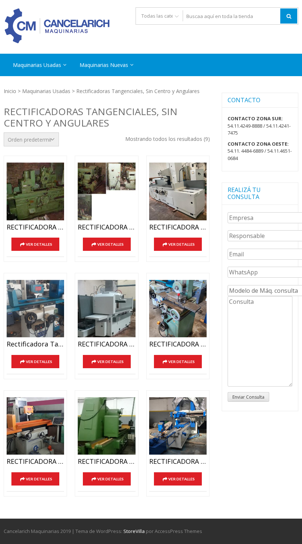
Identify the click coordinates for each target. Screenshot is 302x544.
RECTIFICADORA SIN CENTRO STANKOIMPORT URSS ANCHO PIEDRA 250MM (106, 227)
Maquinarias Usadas (37, 64)
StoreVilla (134, 531)
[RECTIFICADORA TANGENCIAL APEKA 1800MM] (178, 191)
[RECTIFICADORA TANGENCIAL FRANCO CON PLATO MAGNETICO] (178, 308)
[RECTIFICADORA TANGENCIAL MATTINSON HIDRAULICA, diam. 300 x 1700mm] (106, 426)
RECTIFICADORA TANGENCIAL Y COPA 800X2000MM (178, 462)
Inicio (10, 91)
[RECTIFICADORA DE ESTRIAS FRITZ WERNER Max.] (35, 191)
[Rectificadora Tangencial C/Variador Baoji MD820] (35, 308)
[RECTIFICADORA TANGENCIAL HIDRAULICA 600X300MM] (35, 426)
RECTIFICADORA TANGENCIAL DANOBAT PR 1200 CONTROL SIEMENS (106, 344)
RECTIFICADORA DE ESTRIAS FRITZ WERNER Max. (35, 227)
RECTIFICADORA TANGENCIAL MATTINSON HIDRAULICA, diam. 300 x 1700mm (106, 462)
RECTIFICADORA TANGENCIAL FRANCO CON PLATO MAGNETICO (178, 344)
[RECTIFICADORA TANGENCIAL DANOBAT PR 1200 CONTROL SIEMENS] (106, 308)
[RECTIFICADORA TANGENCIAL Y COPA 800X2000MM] (178, 426)
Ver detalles (39, 244)
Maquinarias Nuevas (104, 64)
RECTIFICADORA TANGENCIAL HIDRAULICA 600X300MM (35, 462)
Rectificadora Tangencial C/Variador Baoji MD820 (35, 344)
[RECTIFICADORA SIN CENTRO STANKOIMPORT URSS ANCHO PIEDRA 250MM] (106, 191)
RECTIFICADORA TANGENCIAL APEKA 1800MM (178, 227)
